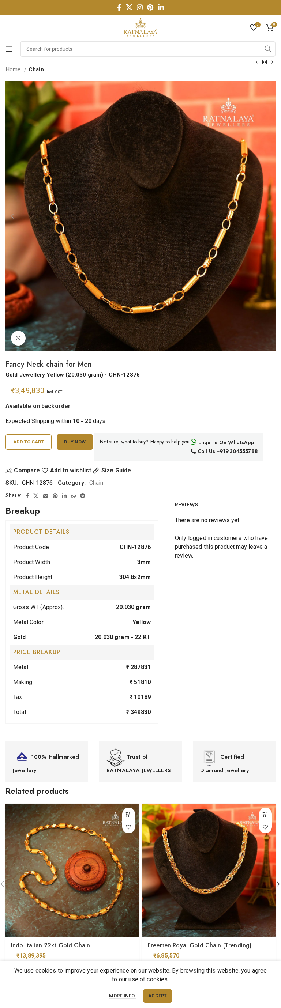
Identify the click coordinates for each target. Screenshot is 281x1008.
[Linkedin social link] (161, 7)
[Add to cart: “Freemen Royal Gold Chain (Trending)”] (265, 814)
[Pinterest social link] (150, 7)
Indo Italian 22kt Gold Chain (50, 945)
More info (122, 995)
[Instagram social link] (140, 7)
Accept (157, 995)
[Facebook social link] (119, 7)
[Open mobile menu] (9, 49)
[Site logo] (140, 26)
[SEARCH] (268, 49)
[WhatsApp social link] (73, 496)
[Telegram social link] (82, 496)
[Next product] (272, 62)
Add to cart (28, 442)
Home (13, 69)
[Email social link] (45, 496)
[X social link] (129, 7)
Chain (36, 69)
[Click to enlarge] (18, 338)
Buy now (75, 442)
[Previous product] (257, 62)
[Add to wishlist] (128, 826)
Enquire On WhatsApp (225, 442)
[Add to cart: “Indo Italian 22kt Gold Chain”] (128, 814)
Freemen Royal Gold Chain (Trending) (199, 945)
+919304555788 (237, 451)
